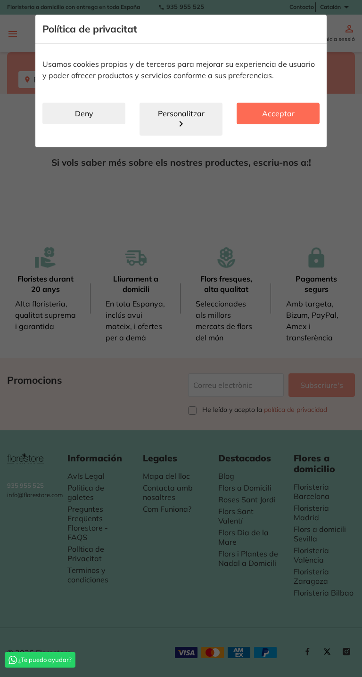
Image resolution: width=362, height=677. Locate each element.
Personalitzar (181, 119)
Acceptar (278, 113)
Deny (84, 113)
